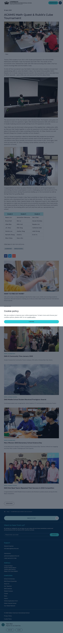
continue (31, 321)
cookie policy (31, 317)
